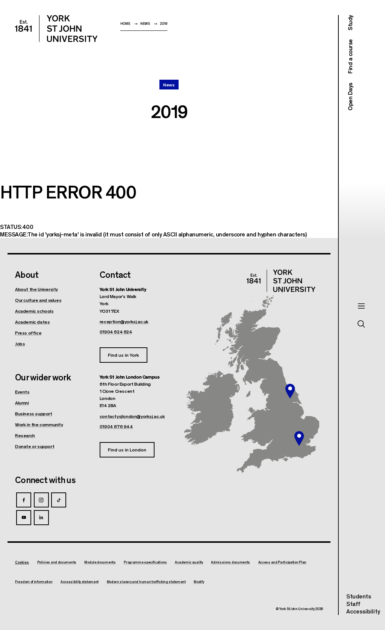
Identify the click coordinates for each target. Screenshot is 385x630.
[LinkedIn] (41, 517)
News (145, 23)
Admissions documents (230, 562)
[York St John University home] (56, 28)
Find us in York (123, 354)
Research (25, 435)
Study (350, 22)
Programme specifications (145, 562)
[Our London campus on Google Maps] (298, 438)
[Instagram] (41, 499)
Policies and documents (56, 562)
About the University (36, 289)
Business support (33, 413)
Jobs (20, 344)
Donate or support (34, 446)
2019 (163, 23)
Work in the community (39, 424)
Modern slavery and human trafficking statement (146, 582)
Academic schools (34, 311)
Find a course (350, 56)
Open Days (350, 97)
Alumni (22, 403)
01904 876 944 (116, 426)
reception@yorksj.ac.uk (124, 321)
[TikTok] (58, 499)
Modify (199, 582)
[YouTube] (23, 517)
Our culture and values (38, 300)
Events (22, 392)
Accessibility (363, 611)
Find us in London (127, 449)
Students (358, 596)
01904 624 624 (116, 332)
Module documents (99, 562)
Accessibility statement (80, 582)
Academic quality (189, 562)
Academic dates (32, 322)
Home (125, 23)
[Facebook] (23, 499)
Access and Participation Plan (282, 562)
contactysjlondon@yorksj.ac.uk (132, 416)
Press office (28, 333)
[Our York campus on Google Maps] (290, 391)
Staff (353, 603)
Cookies (22, 562)
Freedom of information (33, 582)
